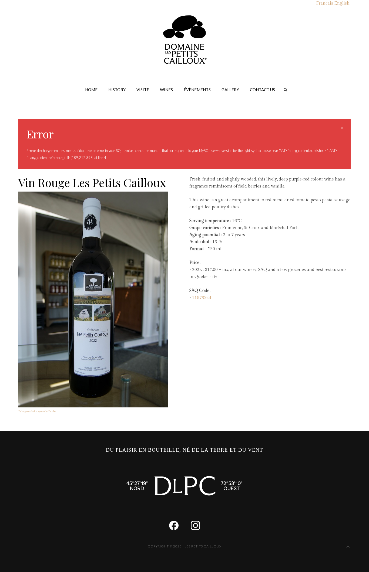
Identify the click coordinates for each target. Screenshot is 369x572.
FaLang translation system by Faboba (37, 411)
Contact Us (262, 89)
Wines (166, 89)
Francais (324, 3)
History (117, 89)
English (342, 3)
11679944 (202, 297)
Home (91, 89)
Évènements (197, 89)
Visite (142, 89)
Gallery (230, 89)
